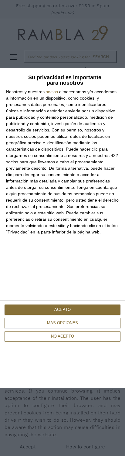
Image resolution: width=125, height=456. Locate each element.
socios (52, 92)
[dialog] (62, 227)
